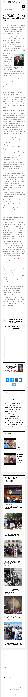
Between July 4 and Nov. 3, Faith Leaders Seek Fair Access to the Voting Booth (12, 562)
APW (5, 616)
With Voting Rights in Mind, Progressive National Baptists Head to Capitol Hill (14, 507)
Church (6, 504)
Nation (6, 559)
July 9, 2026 (7, 565)
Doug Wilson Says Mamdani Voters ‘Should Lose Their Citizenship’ (12, 416)
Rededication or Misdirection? (12, 617)
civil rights (6, 314)
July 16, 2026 (7, 537)
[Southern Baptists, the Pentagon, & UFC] (10, 464)
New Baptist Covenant (16, 314)
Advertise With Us (8, 672)
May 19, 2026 (7, 619)
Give (5, 662)
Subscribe (6, 682)
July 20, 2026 (7, 510)
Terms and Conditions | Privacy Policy (13, 692)
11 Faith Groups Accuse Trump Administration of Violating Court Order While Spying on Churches (13, 422)
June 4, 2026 (7, 593)
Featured (11, 504)
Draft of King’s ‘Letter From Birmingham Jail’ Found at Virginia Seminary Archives (13, 591)
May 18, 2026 (7, 646)
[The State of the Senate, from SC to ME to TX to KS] (10, 449)
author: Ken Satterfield (9, 10)
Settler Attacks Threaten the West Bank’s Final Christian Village (12, 409)
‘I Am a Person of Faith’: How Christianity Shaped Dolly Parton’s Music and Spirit (14, 399)
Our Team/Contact (8, 658)
